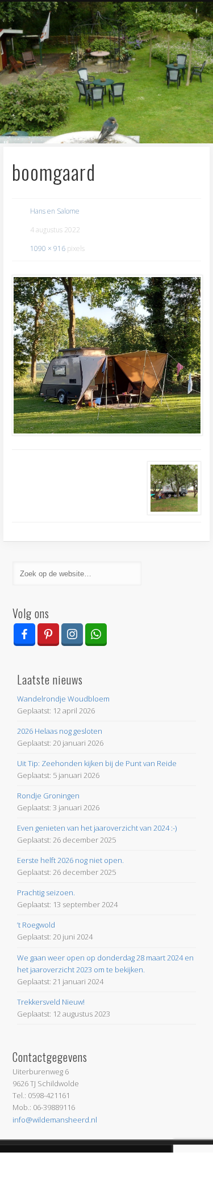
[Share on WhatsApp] (133, 1167)
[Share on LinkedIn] (186, 1167)
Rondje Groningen (48, 795)
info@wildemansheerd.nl (54, 1120)
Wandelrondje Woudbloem (63, 699)
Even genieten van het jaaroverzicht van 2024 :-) (97, 828)
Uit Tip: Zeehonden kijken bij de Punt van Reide (97, 763)
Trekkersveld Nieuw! (51, 1002)
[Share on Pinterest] (80, 1167)
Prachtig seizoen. (46, 892)
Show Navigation (172, 101)
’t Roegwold (36, 925)
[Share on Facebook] (26, 1167)
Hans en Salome (55, 211)
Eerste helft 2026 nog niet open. (70, 860)
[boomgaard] (107, 355)
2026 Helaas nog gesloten (59, 731)
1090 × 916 (47, 248)
